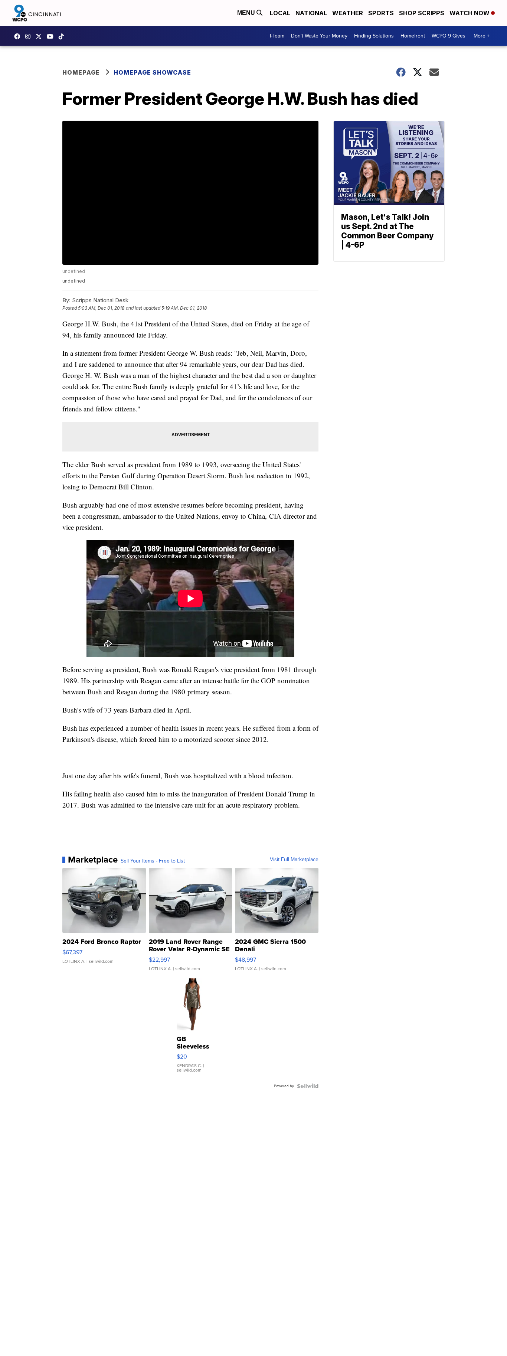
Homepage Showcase (152, 72)
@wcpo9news (63, 36)
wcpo (40, 36)
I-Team (277, 36)
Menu (246, 13)
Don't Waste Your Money (319, 36)
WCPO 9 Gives (448, 36)
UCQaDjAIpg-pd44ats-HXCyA (52, 36)
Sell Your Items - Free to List (153, 861)
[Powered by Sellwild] (307, 1086)
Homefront (412, 36)
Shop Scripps (421, 13)
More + (482, 36)
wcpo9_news (29, 36)
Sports (381, 13)
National (311, 13)
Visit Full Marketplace (294, 859)
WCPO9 (19, 36)
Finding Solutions (374, 36)
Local (280, 13)
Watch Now (470, 13)
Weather (347, 13)
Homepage (81, 72)
